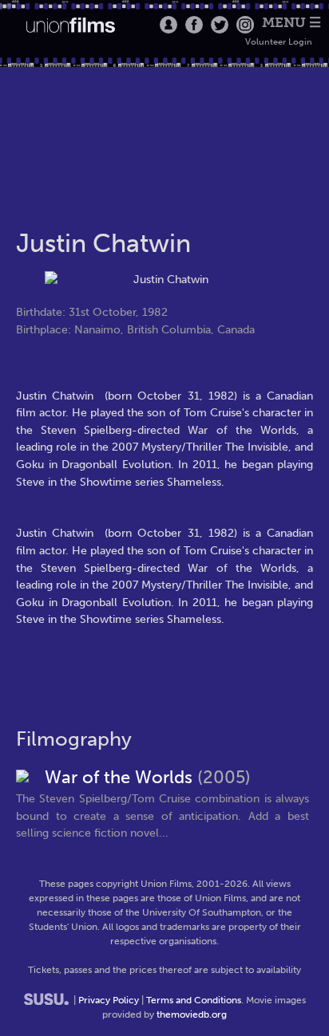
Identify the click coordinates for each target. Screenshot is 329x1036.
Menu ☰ (291, 23)
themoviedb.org (192, 1014)
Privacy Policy (108, 1000)
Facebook (194, 24)
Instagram (245, 24)
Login (168, 24)
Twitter (219, 24)
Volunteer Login (278, 42)
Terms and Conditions (193, 1000)
